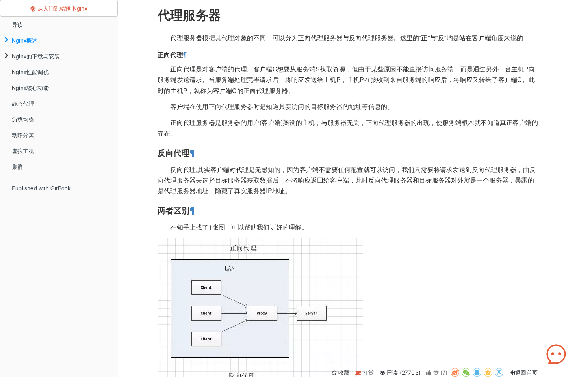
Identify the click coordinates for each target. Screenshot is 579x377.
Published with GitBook (41, 188)
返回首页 (526, 372)
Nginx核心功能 (30, 87)
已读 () (403, 372)
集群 (17, 166)
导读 (17, 24)
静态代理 (23, 103)
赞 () (440, 372)
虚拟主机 (23, 151)
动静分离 (23, 135)
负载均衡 (23, 119)
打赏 (368, 372)
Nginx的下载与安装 (36, 56)
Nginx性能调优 (30, 72)
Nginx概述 (24, 40)
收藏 (344, 372)
